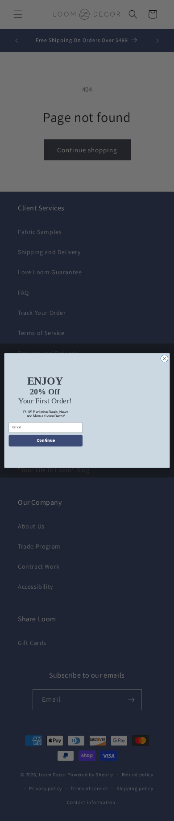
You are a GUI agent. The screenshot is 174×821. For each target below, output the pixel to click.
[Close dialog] (164, 358)
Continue (46, 440)
